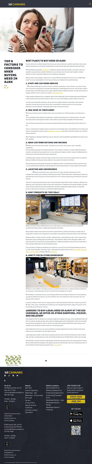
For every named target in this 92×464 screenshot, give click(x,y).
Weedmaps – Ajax (31, 393)
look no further (57, 345)
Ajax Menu (28, 388)
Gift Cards (28, 398)
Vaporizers (84, 249)
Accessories (53, 252)
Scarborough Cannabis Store (54, 396)
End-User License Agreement (31, 411)
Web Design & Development (27, 462)
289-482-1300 (9, 395)
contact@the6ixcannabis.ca (14, 392)
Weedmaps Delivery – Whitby (53, 404)
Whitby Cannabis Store (54, 390)
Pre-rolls (32, 252)
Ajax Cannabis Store (53, 388)
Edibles (37, 252)
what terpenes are (58, 93)
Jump (35, 462)
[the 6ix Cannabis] (16, 4)
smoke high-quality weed (54, 131)
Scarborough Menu (31, 390)
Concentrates (76, 249)
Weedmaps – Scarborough (34, 395)
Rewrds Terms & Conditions (30, 406)
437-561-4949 (9, 431)
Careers (28, 400)
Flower (27, 252)
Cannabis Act (45, 70)
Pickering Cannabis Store (54, 393)
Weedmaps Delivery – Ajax (55, 400)
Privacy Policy (30, 403)
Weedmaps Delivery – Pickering (53, 408)
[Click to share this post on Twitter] (7, 88)
